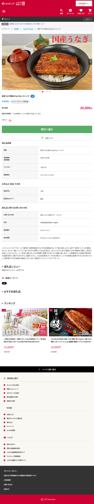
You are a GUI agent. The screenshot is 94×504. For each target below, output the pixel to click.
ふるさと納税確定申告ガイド (16, 452)
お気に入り (80, 13)
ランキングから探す (13, 385)
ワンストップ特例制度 (13, 456)
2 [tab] (46, 91)
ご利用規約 (7, 480)
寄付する (9, 422)
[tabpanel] (47, 62)
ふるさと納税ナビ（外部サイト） (16, 460)
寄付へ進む (47, 129)
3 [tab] (50, 91)
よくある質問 (11, 430)
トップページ (6, 29)
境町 (4, 283)
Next (90, 62)
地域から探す (11, 401)
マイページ (70, 13)
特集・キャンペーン (12, 389)
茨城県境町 (5, 101)
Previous (4, 62)
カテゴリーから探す (13, 393)
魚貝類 (16, 29)
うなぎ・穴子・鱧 (28, 29)
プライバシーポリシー (11, 471)
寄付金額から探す (12, 397)
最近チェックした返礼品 (14, 418)
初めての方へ (11, 444)
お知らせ (6, 489)
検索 (61, 13)
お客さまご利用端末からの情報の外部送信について (20, 475)
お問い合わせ (8, 484)
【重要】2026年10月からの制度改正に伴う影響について (27, 24)
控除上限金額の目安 (13, 448)
